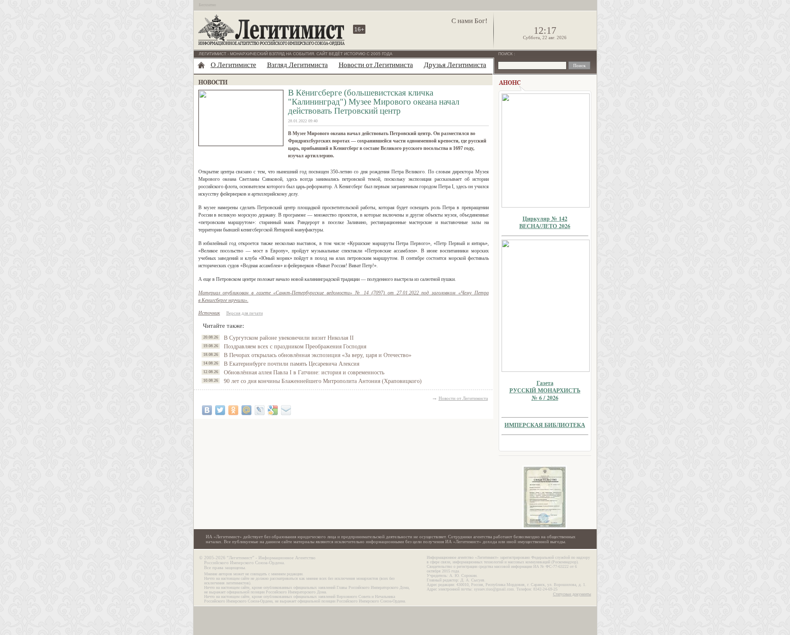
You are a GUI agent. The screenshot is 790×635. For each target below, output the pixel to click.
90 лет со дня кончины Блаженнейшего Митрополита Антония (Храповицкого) (323, 381)
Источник (209, 313)
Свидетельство (544, 497)
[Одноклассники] (233, 410)
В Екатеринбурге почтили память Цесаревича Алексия (291, 364)
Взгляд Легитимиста (297, 65)
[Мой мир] (246, 410)
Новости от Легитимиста (376, 65)
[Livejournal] (260, 410)
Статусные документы (572, 594)
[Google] (273, 410)
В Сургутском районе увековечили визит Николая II (289, 338)
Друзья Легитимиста (455, 65)
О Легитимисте (233, 65)
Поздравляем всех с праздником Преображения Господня (295, 346)
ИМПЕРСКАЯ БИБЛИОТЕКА (544, 424)
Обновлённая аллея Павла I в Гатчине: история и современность (304, 372)
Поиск (506, 53)
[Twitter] (220, 410)
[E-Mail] (286, 410)
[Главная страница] (201, 65)
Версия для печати (244, 312)
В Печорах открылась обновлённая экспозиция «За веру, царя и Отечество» (317, 355)
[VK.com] (207, 410)
